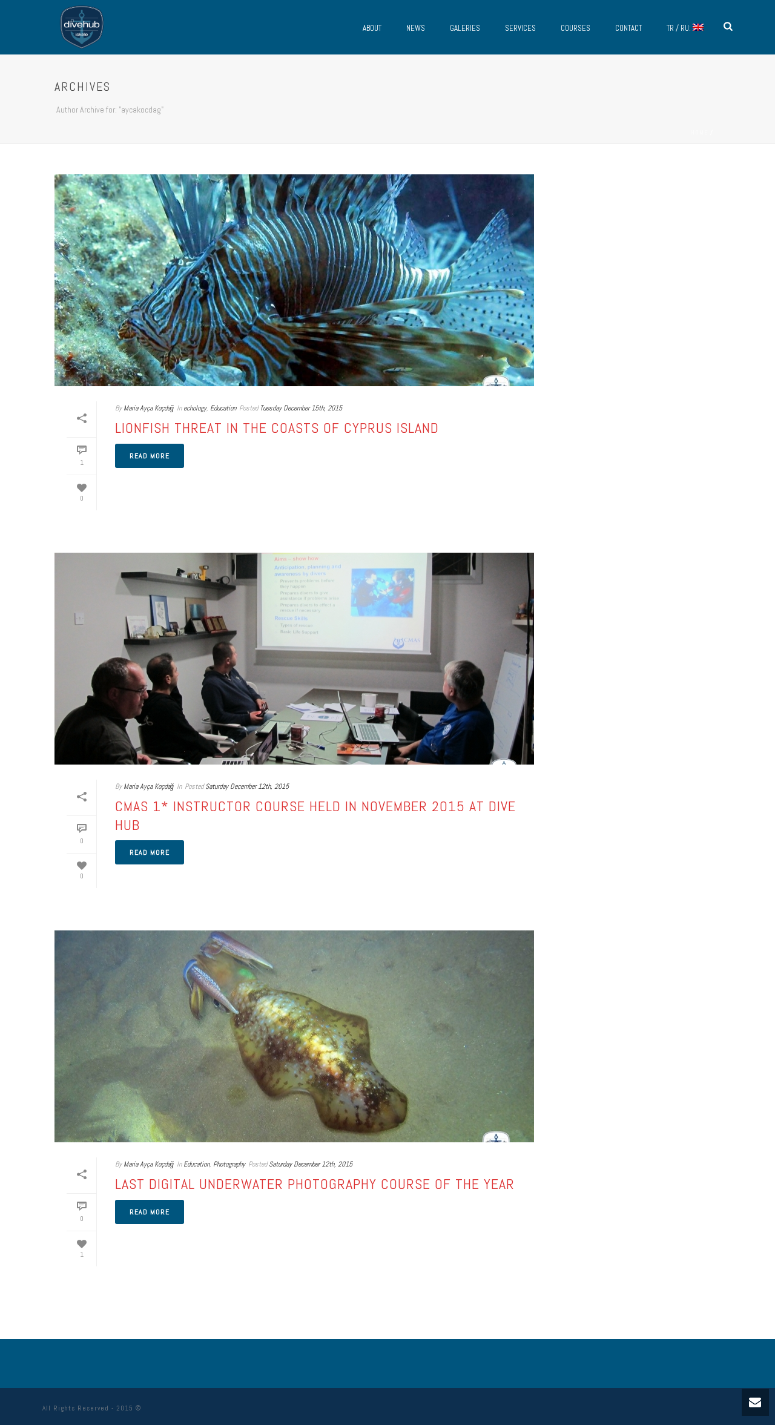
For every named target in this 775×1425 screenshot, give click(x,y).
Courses (575, 28)
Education (223, 408)
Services (520, 28)
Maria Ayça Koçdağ (149, 408)
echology (194, 408)
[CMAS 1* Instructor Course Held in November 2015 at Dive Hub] (294, 659)
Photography (229, 1164)
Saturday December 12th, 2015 (247, 786)
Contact (628, 28)
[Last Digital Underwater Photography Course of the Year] (294, 1036)
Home (699, 132)
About (372, 28)
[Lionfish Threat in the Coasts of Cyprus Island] (294, 280)
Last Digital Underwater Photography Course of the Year (315, 1183)
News (415, 28)
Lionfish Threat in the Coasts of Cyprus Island (277, 427)
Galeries (465, 28)
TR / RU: (680, 28)
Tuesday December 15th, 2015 (301, 408)
